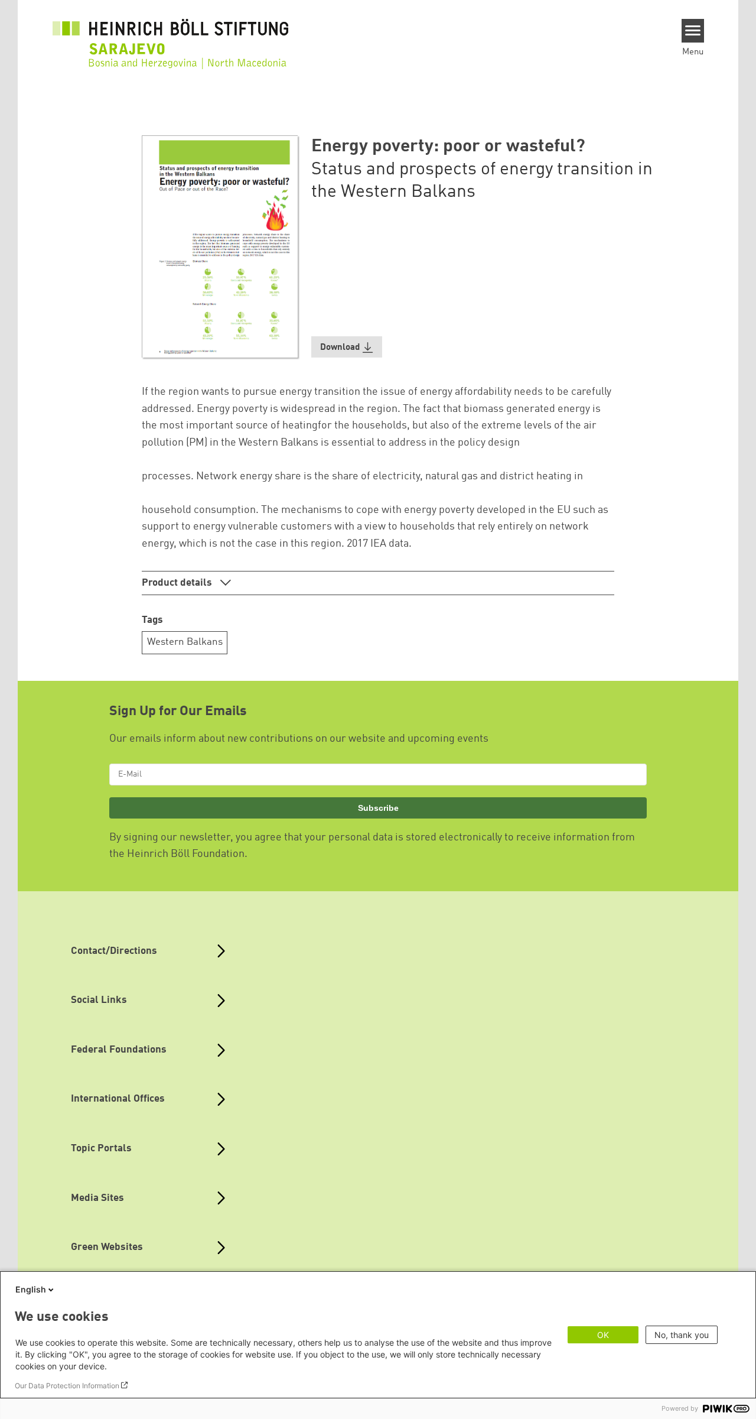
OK (603, 1335)
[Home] (171, 37)
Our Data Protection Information (67, 1385)
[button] (346, 347)
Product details (178, 583)
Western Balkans (185, 642)
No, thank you (681, 1335)
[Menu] (693, 31)
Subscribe (378, 808)
